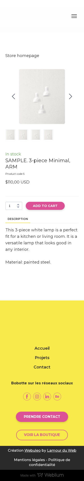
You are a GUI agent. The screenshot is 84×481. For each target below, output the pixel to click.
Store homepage (22, 55)
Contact (42, 367)
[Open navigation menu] (74, 16)
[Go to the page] (37, 16)
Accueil (42, 348)
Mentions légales (29, 460)
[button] (18, 204)
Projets (42, 357)
